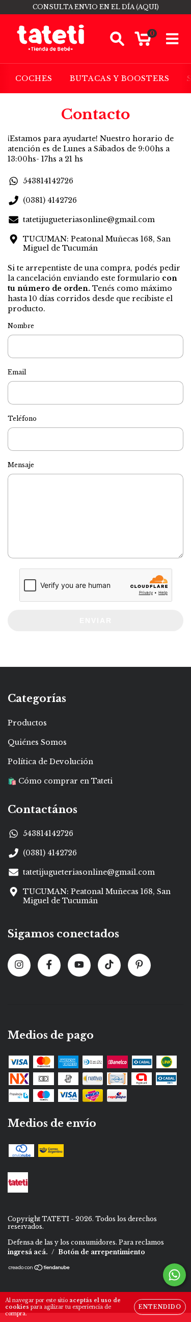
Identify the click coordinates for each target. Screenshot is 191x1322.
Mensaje (21, 465)
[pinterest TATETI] (139, 965)
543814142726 (48, 180)
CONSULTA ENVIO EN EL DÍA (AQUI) (96, 7)
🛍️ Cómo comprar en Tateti (60, 781)
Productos (27, 722)
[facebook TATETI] (49, 965)
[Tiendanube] (39, 1269)
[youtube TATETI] (79, 965)
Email (17, 372)
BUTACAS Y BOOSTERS (120, 78)
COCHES (33, 78)
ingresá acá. (28, 1252)
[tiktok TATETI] (109, 965)
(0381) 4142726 (50, 200)
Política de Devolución (50, 761)
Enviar (95, 620)
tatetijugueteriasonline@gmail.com (89, 219)
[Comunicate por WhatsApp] (174, 1274)
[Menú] (172, 39)
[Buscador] (117, 39)
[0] (142, 41)
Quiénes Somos (37, 742)
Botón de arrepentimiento (101, 1252)
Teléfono (22, 418)
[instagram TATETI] (19, 965)
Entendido (160, 1307)
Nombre (21, 326)
